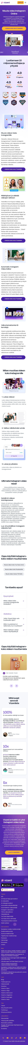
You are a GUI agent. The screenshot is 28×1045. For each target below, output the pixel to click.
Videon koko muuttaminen (14, 28)
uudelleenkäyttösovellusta (11, 831)
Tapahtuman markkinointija (9, 935)
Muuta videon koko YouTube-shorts (14, 565)
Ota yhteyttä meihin (6, 1007)
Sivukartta (4, 1028)
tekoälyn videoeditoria (16, 829)
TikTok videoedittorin (7, 912)
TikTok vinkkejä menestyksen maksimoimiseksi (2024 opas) (9, 964)
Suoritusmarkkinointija (7, 933)
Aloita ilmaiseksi (14, 852)
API (2, 896)
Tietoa (3, 1005)
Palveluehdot (5, 1018)
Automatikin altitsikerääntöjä (9, 905)
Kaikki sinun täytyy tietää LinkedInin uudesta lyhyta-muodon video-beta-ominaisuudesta (13, 951)
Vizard (4, 825)
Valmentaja (4, 940)
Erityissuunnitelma (6, 1012)
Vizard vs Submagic (6, 997)
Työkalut (3, 894)
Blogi (2, 979)
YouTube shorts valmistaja (8, 918)
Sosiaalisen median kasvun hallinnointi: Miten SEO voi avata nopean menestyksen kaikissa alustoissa (13, 969)
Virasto (3, 944)
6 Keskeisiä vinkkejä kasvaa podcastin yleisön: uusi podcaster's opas (14, 973)
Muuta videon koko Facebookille (14, 569)
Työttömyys (4, 1010)
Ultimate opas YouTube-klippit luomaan (12, 961)
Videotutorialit (5, 984)
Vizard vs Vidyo (5, 990)
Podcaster (4, 938)
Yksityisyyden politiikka (7, 1020)
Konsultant (4, 942)
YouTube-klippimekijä (7, 916)
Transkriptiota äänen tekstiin (9, 920)
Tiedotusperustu (5, 982)
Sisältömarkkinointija (7, 931)
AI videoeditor (5, 901)
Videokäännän (5, 914)
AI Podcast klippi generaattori (9, 898)
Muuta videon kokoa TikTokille (14, 574)
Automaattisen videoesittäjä (9, 907)
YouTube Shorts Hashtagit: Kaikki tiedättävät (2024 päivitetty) (13, 958)
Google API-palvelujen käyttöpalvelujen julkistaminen (12, 1026)
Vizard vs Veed (5, 999)
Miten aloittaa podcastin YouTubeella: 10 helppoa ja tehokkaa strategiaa (12, 955)
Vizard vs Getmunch (6, 993)
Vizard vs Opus (5, 988)
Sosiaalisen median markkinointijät (11, 929)
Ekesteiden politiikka (6, 1022)
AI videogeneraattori (7, 903)
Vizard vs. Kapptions (6, 995)
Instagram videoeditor (7, 909)
